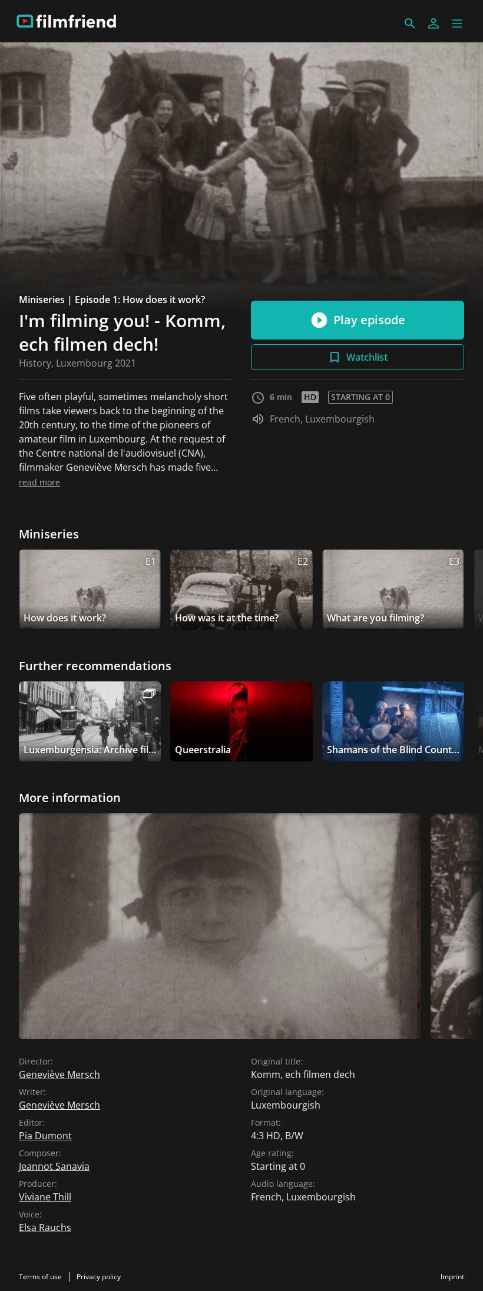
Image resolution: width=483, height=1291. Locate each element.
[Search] (410, 23)
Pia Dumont (45, 1135)
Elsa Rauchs (45, 1227)
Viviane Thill (45, 1196)
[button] (457, 23)
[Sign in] (433, 23)
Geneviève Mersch (59, 1074)
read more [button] (39, 482)
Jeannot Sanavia (54, 1166)
